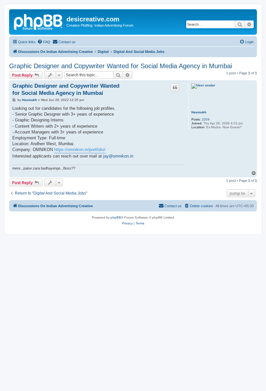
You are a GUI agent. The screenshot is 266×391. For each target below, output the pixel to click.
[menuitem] (43, 42)
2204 (206, 119)
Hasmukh (198, 112)
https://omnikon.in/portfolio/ (79, 149)
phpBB (116, 217)
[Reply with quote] (175, 87)
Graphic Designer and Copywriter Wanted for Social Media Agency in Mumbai (120, 65)
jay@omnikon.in (118, 156)
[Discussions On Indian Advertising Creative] (38, 21)
